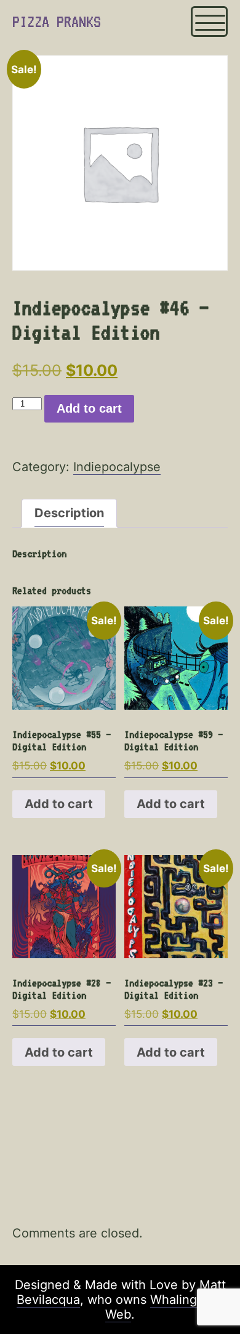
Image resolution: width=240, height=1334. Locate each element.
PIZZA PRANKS (56, 21)
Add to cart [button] (59, 803)
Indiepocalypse (117, 466)
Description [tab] (69, 513)
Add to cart (89, 408)
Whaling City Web (164, 1307)
